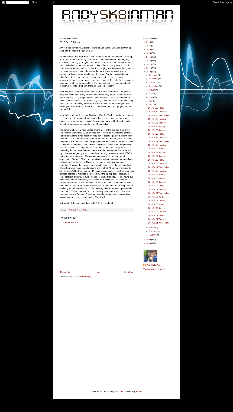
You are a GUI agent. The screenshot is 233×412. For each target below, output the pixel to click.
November (153, 79)
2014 (148, 57)
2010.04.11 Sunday (156, 178)
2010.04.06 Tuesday (157, 201)
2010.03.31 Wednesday (158, 223)
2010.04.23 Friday (156, 134)
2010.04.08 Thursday (157, 189)
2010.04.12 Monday (156, 175)
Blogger (139, 391)
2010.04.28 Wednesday (158, 115)
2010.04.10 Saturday (157, 182)
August (152, 90)
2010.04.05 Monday (156, 204)
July (150, 93)
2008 (148, 243)
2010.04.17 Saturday (157, 156)
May (151, 101)
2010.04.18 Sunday (156, 152)
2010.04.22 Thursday (157, 137)
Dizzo (121, 391)
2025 (148, 42)
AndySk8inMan (153, 265)
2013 (148, 61)
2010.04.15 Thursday (157, 163)
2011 (148, 68)
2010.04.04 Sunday (156, 208)
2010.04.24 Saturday (157, 130)
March (151, 228)
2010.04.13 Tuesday (157, 171)
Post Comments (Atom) (81, 277)
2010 (148, 72)
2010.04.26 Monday (156, 123)
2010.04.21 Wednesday (158, 141)
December (153, 75)
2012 (148, 64)
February (153, 231)
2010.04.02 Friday (156, 215)
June (151, 97)
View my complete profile (154, 269)
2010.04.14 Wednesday (158, 167)
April (151, 105)
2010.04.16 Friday (156, 160)
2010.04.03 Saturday (157, 212)
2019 (148, 50)
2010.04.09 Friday (156, 186)
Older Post (128, 272)
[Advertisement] (96, 247)
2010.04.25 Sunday (156, 126)
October (152, 82)
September (154, 86)
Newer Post (65, 272)
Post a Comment (70, 222)
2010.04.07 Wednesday (158, 193)
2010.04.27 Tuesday (157, 119)
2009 (148, 240)
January (152, 235)
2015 (148, 53)
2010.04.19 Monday (156, 149)
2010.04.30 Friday (156, 108)
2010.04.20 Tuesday (157, 145)
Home (97, 272)
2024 (148, 46)
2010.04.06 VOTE (156, 197)
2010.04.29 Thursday (157, 111)
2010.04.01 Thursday (157, 219)
